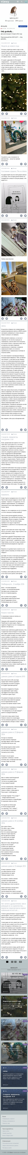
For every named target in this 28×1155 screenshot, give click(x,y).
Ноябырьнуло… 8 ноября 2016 (12, 584)
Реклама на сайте (7, 1147)
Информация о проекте (8, 1118)
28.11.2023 (4, 220)
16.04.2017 (4, 434)
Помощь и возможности (8, 1121)
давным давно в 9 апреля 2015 (13, 676)
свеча (3, 326)
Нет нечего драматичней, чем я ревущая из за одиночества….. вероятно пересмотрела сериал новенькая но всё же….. (13, 907)
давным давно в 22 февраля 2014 (12, 733)
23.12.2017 (4, 323)
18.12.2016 (4, 491)
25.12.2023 (4, 43)
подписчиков (9, 20)
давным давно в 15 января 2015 (13, 866)
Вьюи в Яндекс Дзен (7, 1135)
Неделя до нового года (10, 46)
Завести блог (5, 1131)
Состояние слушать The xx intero (14, 171)
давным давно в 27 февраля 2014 (12, 773)
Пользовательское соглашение (10, 1143)
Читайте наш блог (7, 1133)
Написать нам (6, 1123)
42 (20, 961)
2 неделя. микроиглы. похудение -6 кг (9, 438)
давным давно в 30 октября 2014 (12, 822)
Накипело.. (5, 495)
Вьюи (11, 1152)
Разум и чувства (7, 613)
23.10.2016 (4, 609)
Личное (15, 43)
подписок (19, 20)
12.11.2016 (4, 581)
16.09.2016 (4, 673)
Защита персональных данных (10, 1145)
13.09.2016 (4, 900)
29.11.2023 (4, 168)
